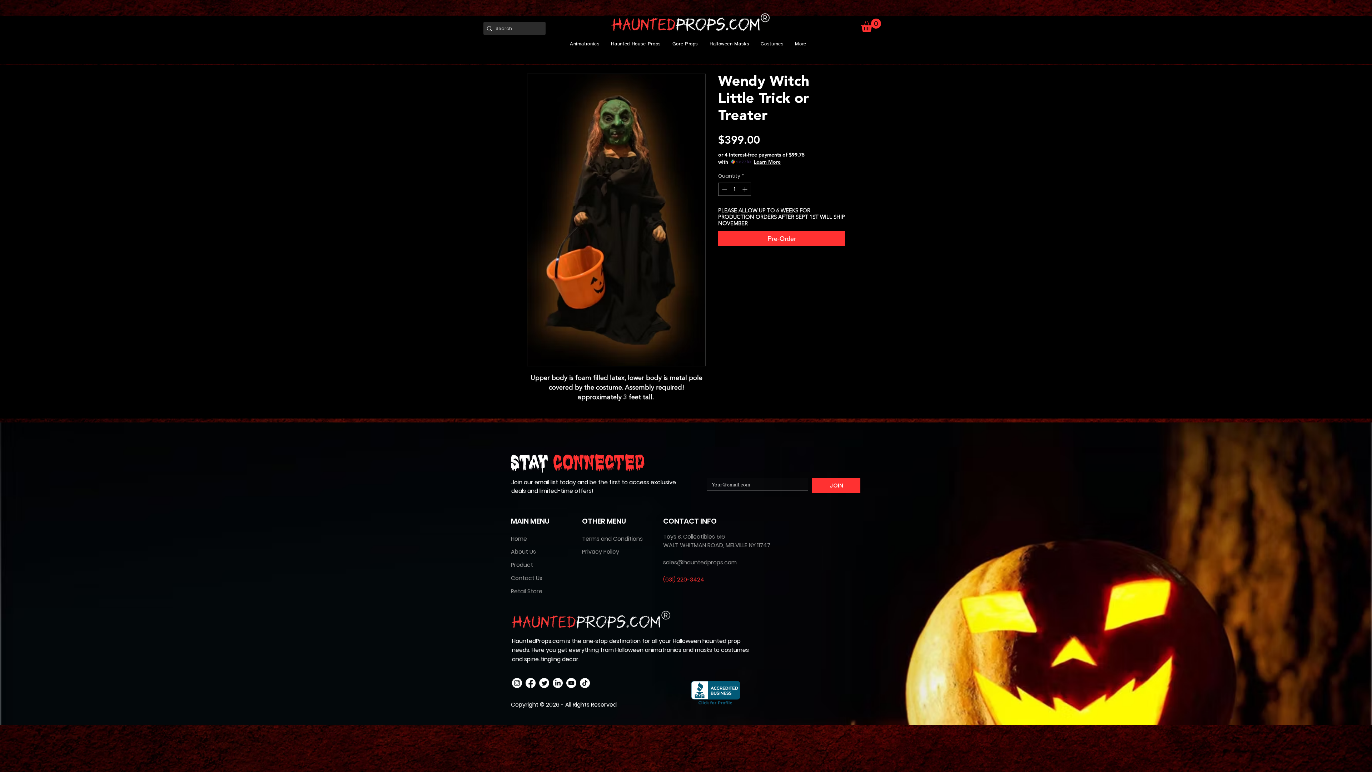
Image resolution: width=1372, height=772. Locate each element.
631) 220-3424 (684, 579)
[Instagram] (517, 683)
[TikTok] (585, 683)
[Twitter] (544, 683)
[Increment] (745, 189)
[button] (585, 44)
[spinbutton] (734, 189)
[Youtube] (571, 683)
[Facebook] (531, 683)
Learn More (767, 162)
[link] (871, 25)
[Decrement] (723, 189)
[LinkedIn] (558, 683)
